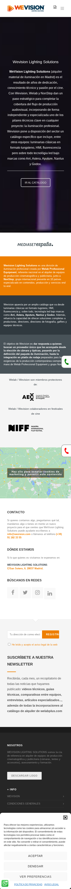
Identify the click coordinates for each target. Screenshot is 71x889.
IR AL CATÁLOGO (35, 182)
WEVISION (13, 796)
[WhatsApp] (5, 883)
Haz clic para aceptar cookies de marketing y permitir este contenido (35, 473)
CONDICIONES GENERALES (23, 803)
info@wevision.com (18, 534)
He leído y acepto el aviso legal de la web (34, 644)
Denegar (35, 866)
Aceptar (35, 855)
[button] (65, 817)
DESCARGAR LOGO (24, 775)
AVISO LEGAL (51, 884)
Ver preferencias (35, 876)
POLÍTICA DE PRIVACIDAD (28, 884)
